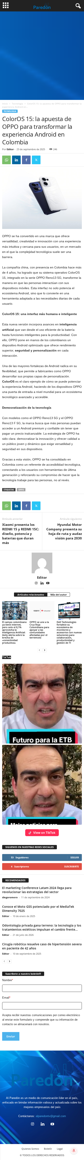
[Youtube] (47, 583)
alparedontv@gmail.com (51, 1116)
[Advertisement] (42, 56)
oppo (21, 489)
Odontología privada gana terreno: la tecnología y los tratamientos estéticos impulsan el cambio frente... (41, 927)
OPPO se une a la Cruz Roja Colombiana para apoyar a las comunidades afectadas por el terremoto (39, 629)
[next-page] (44, 650)
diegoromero (10, 897)
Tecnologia (17, 103)
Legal (60, 1148)
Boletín (48, 1148)
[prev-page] (39, 650)
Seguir (74, 857)
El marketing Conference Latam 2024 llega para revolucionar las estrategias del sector (37, 890)
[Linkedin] (16, 160)
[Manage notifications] (73, 1150)
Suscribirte (71, 866)
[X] (36, 160)
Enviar (10, 1036)
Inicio (5, 103)
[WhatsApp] (6, 160)
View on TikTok (44, 832)
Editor (10, 149)
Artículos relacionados (30, 594)
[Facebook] (26, 160)
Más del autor (58, 594)
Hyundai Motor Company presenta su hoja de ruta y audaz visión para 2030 (64, 531)
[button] (42, 704)
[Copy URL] (46, 160)
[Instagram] (36, 583)
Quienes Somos (30, 1148)
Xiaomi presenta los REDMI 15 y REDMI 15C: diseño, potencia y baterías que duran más (20, 533)
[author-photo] (42, 563)
